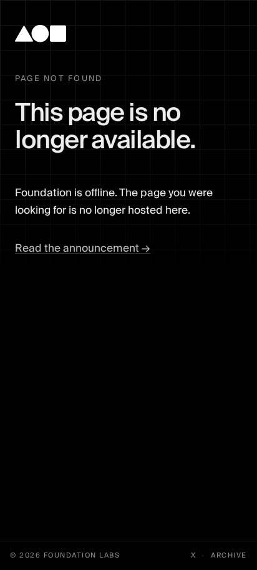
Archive (229, 555)
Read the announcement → (82, 248)
